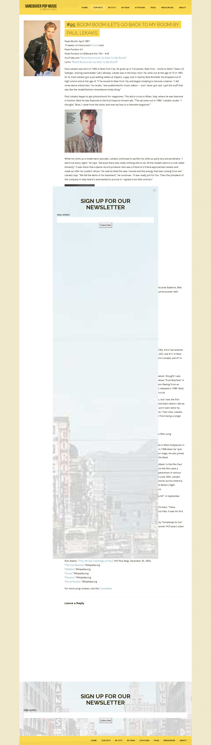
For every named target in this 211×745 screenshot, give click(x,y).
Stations (140, 7)
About (182, 7)
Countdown (105, 588)
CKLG (95, 45)
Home (85, 7)
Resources (167, 7)
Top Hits (98, 7)
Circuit (68, 573)
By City (112, 7)
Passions (69, 577)
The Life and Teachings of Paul (95, 560)
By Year (125, 7)
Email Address (30, 710)
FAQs (153, 7)
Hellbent (69, 569)
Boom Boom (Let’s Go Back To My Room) (103, 57)
